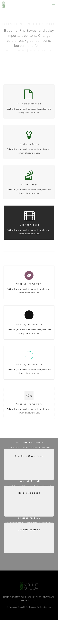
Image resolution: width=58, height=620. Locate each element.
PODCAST (15, 597)
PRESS (24, 600)
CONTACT (33, 600)
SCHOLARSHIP (28, 597)
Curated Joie (45, 607)
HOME (6, 597)
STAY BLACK (48, 597)
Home (6, 50)
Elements (20, 50)
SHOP (38, 597)
